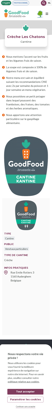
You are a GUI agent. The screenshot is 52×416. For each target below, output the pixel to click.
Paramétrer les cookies (25, 399)
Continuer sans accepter (25, 406)
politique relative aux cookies (23, 381)
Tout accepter (25, 391)
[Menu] (47, 14)
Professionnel (21, 3)
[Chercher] (43, 3)
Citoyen (6, 3)
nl (49, 3)
